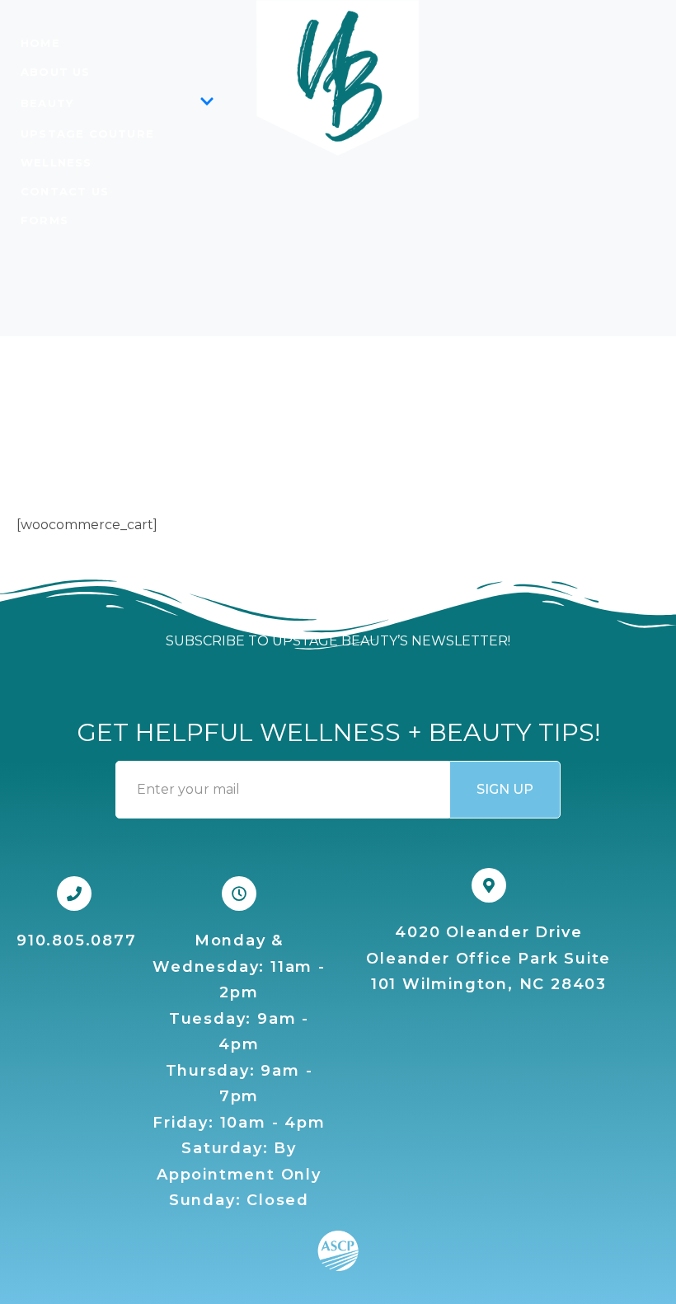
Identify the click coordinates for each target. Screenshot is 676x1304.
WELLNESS (56, 162)
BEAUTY (47, 103)
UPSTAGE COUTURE (87, 133)
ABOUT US (56, 71)
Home (40, 42)
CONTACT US (65, 191)
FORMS (44, 220)
